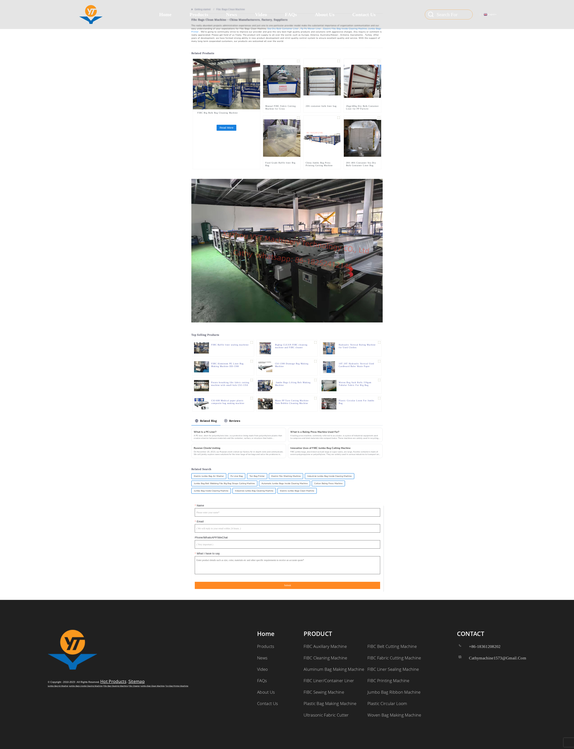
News (231, 14)
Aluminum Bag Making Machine (334, 669)
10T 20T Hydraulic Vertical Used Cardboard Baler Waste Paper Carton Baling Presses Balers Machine (356, 365)
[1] (379, 361)
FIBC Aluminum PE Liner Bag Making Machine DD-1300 (227, 365)
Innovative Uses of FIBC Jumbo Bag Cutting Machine (320, 448)
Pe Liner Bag (236, 476)
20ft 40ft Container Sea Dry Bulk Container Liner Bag (361, 164)
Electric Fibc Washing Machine (286, 476)
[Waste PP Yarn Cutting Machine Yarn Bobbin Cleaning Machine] (265, 403)
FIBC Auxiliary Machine (325, 646)
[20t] (379, 342)
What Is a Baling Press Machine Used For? (314, 432)
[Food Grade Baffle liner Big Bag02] (298, 117)
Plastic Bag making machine (330, 703)
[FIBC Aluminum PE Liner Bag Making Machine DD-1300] (201, 366)
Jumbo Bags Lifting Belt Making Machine (293, 383)
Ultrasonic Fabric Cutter (326, 715)
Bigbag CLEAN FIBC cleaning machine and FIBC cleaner (291, 346)
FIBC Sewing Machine (324, 692)
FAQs (291, 14)
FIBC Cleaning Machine (325, 658)
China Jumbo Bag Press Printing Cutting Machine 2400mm (319, 165)
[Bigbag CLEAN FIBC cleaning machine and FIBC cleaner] (265, 348)
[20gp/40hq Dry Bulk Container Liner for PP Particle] (362, 81)
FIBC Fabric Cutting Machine (394, 658)
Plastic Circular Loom (387, 703)
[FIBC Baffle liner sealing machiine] (201, 348)
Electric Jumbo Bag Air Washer (209, 476)
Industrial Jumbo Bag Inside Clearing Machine (329, 476)
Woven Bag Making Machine (394, 715)
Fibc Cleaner (134, 686)
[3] (379, 61)
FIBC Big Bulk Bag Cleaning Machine (217, 113)
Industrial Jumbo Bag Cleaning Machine (254, 490)
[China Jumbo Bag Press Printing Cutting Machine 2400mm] (322, 138)
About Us (325, 14)
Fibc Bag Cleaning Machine (115, 686)
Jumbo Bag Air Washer (58, 686)
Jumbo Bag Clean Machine (153, 686)
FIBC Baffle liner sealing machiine (230, 345)
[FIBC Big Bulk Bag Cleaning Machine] (226, 84)
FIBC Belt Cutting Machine (392, 646)
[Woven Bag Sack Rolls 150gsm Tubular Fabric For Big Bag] (329, 385)
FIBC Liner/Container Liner (329, 680)
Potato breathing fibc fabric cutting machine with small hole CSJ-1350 (230, 383)
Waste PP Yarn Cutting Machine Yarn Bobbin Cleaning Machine (292, 401)
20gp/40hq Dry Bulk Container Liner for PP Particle (362, 107)
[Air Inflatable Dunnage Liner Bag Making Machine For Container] (315, 361)
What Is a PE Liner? (205, 432)
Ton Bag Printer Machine (176, 686)
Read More (226, 127)
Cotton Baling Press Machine (328, 483)
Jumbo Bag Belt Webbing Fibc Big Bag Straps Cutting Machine (224, 483)
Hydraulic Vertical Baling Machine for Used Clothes (357, 346)
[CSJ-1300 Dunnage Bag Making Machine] (265, 366)
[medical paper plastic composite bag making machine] (251, 398)
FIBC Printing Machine (388, 680)
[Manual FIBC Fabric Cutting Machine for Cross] (281, 81)
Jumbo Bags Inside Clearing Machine (86, 686)
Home (165, 14)
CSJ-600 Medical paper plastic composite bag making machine (228, 401)
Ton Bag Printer (257, 476)
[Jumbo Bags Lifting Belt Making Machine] (265, 385)
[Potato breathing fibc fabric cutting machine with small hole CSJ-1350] (201, 385)
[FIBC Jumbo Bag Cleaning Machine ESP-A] (258, 61)
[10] (298, 61)
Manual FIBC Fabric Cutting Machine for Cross (280, 107)
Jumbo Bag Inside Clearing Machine (211, 490)
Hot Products (113, 681)
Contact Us (363, 14)
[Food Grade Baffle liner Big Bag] (281, 138)
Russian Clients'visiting (207, 448)
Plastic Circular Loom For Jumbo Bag (356, 401)
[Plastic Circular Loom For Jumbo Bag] (329, 403)
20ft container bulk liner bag (321, 106)
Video (261, 14)
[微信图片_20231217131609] (251, 380)
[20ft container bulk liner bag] (322, 81)
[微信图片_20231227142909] (251, 361)
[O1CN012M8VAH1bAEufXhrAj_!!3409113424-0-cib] (379, 398)
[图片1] (338, 117)
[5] (251, 342)
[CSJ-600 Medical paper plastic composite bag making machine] (201, 403)
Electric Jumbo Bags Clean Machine (297, 490)
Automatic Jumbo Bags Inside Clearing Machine (284, 483)
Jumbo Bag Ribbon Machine (394, 692)
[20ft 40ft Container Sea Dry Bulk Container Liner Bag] (362, 138)
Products (199, 14)
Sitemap (136, 681)
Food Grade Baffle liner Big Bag (280, 164)
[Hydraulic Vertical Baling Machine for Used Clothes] (329, 348)
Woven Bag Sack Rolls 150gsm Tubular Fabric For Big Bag (355, 383)
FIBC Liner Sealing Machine (393, 669)
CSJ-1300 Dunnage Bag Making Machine (292, 365)
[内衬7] (338, 61)
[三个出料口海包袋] (379, 117)
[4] (315, 380)
